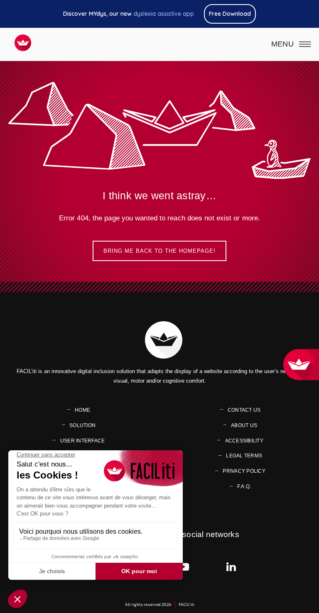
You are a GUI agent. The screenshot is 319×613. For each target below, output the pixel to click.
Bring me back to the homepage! (159, 251)
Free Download (230, 13)
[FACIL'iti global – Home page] (23, 42)
